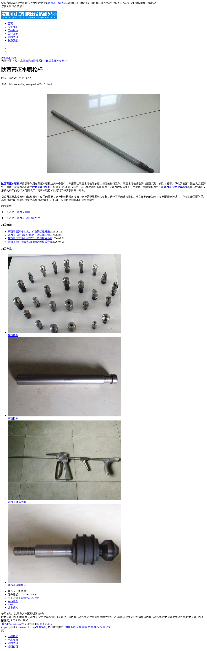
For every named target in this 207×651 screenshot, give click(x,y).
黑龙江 (109, 627)
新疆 (73, 627)
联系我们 (13, 40)
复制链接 (41, 627)
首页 (10, 23)
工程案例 (13, 33)
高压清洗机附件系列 (32, 60)
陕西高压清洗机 (57, 2)
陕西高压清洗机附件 (28, 218)
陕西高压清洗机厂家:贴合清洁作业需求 (30, 235)
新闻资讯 (13, 37)
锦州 (102, 627)
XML (11, 604)
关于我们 (13, 27)
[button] (6, 57)
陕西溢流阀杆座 (17, 585)
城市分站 (13, 607)
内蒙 (90, 627)
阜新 (79, 627)
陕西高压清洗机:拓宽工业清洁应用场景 (30, 238)
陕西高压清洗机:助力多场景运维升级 (29, 231)
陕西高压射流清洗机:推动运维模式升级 (30, 241)
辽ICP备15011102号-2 (14, 623)
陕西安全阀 (23, 212)
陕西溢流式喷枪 (17, 501)
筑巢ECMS (46, 623)
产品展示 (13, 30)
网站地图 (13, 601)
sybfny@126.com (30, 598)
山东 (84, 627)
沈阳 (67, 627)
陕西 (96, 627)
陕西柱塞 (13, 418)
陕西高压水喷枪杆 (56, 60)
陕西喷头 (13, 335)
